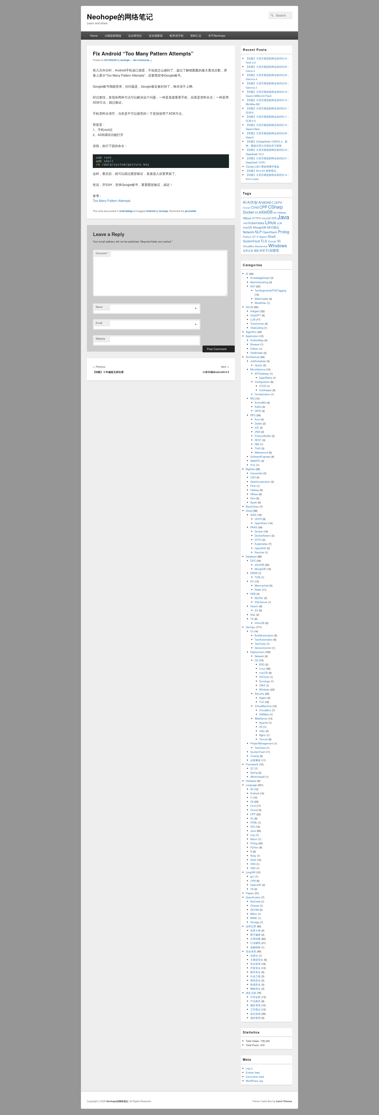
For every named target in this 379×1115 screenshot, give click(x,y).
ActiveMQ (260, 402)
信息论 (254, 955)
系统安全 (255, 980)
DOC (253, 560)
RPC (253, 415)
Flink (253, 486)
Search (263, 237)
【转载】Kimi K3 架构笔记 (261, 170)
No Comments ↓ (142, 60)
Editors (254, 348)
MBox (253, 914)
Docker (248, 212)
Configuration (262, 382)
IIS (261, 727)
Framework (252, 764)
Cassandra (256, 473)
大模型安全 (256, 959)
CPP (263, 207)
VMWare (264, 714)
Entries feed (253, 1072)
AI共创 (252, 202)
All (251, 789)
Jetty (262, 731)
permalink (190, 211)
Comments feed (255, 1076)
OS (256, 660)
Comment (102, 253)
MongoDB (259, 227)
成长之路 (251, 993)
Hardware (251, 781)
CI (251, 631)
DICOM (254, 910)
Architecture (253, 357)
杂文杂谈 (255, 1014)
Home (94, 35)
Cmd (255, 207)
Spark (253, 502)
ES (256, 212)
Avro (257, 419)
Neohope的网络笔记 (120, 16)
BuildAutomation (264, 635)
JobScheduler (258, 361)
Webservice (261, 246)
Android (150, 211)
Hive (252, 498)
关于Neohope (216, 35)
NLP (258, 231)
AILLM (249, 307)
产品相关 (255, 1001)
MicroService (257, 369)
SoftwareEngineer (260, 456)
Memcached (262, 585)
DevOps (250, 627)
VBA (253, 864)
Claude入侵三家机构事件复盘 (262, 166)
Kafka (258, 407)
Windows (277, 245)
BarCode (255, 901)
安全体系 (251, 951)
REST (258, 440)
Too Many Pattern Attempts (111, 200)
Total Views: (253, 1041)
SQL (252, 615)
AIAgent (255, 311)
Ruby (253, 855)
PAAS (253, 527)
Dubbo (258, 423)
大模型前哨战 (113, 35)
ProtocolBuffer (263, 436)
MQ (252, 398)
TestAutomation (264, 639)
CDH (253, 477)
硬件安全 (255, 972)
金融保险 (255, 947)
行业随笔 (272, 250)
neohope (125, 60)
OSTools (264, 677)
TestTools (260, 644)
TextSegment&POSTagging (270, 290)
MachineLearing (259, 282)
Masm (253, 839)
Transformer (257, 323)
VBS (253, 868)
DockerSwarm (263, 535)
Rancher (259, 552)
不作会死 (255, 997)
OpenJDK (255, 885)
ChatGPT (255, 315)
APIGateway (262, 373)
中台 (252, 465)
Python (247, 237)
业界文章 (248, 250)
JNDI (257, 432)
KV (252, 581)
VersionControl (263, 648)
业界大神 (255, 930)
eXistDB (266, 212)
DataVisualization (260, 481)
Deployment (257, 652)
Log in (249, 1068)
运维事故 (255, 760)
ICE (257, 427)
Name (99, 307)
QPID (258, 411)
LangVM (250, 872)
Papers (250, 893)
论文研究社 (135, 35)
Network (248, 232)
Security (259, 693)
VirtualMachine (263, 706)
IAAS (253, 515)
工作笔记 (255, 1009)
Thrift (258, 448)
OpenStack (270, 232)
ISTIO (258, 540)
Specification (253, 897)
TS (252, 619)
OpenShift (260, 548)
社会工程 (255, 976)
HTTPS (256, 218)
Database (251, 556)
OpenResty (265, 377)
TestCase (260, 748)
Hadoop (254, 490)
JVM (245, 223)
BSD (262, 664)
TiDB (257, 577)
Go (275, 212)
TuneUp (254, 756)
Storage (254, 922)
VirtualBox (248, 246)
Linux (270, 222)
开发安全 (255, 968)
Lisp (252, 835)
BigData (250, 469)
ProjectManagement (261, 743)
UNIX (262, 685)
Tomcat (272, 241)
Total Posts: (253, 1045)
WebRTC (255, 461)
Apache (263, 722)
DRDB (253, 573)
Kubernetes (256, 223)
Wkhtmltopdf (257, 777)
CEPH (278, 202)
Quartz (258, 365)
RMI (257, 444)
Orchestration (262, 394)
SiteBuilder (256, 353)
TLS (264, 240)
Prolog (283, 231)
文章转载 (255, 939)
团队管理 (259, 250)
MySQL (259, 598)
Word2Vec (260, 303)
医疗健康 (255, 934)
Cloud (249, 511)
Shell (272, 236)
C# (251, 801)
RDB (253, 594)
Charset (246, 207)
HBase (247, 218)
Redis (258, 589)
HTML (253, 822)
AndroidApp (126, 211)
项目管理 (255, 1018)
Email (99, 323)
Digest (262, 698)
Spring (254, 772)
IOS (274, 218)
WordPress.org (254, 1081)
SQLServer (261, 602)
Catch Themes (284, 1101)
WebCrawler (261, 299)
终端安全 (255, 984)
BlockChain (252, 506)
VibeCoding (256, 328)
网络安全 (255, 988)
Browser (255, 344)
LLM (279, 223)
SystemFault (251, 241)
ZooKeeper (265, 390)
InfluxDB (266, 218)
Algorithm (251, 332)
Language (251, 785)
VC (279, 241)
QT (254, 237)
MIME (253, 918)
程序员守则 (176, 35)
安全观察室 (156, 35)
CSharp (275, 206)
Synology (264, 681)
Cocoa (254, 810)
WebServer (261, 718)
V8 (251, 889)
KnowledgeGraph (260, 278)
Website (100, 338)
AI (244, 202)
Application (252, 336)
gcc (252, 876)
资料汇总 (195, 35)
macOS (247, 227)
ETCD (262, 386)
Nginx (262, 735)
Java (283, 217)
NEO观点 (273, 227)
